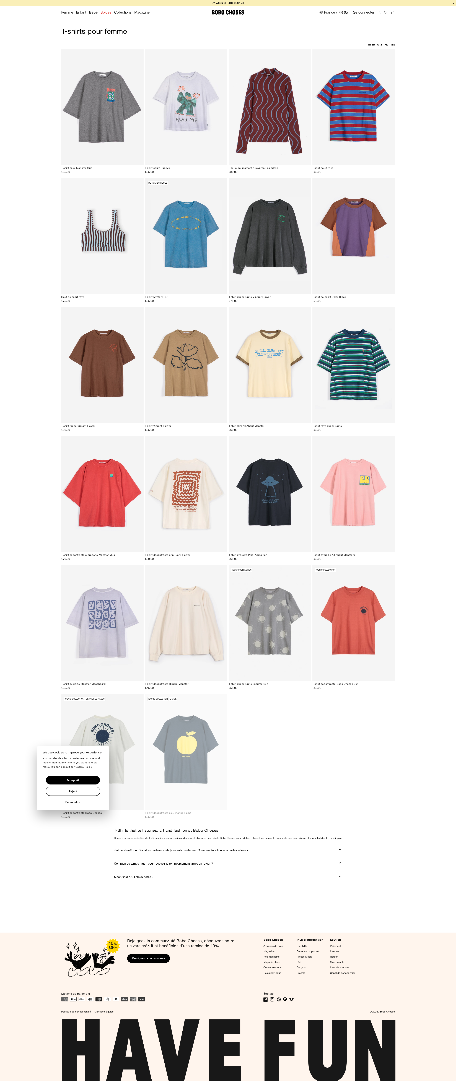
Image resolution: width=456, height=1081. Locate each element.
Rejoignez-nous (272, 972)
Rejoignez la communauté (148, 958)
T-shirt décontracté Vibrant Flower (250, 296)
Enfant (81, 12)
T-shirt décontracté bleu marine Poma (168, 812)
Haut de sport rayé (72, 296)
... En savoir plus (332, 838)
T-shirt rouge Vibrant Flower (78, 425)
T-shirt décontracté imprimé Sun (248, 683)
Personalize (73, 802)
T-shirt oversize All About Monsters (333, 554)
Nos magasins (271, 956)
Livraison (335, 951)
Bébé (93, 12)
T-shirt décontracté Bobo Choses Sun (335, 683)
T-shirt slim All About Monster (247, 425)
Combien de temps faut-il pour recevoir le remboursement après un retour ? (163, 863)
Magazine (142, 12)
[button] (379, 12)
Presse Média (304, 956)
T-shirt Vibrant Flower (158, 425)
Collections (122, 12)
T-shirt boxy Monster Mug (76, 167)
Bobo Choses (387, 1011)
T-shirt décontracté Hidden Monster (166, 683)
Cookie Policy (84, 767)
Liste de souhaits (339, 967)
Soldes (105, 12)
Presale (301, 972)
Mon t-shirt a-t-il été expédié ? (133, 877)
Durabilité (302, 946)
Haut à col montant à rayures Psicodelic (253, 167)
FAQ (299, 962)
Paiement (335, 946)
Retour (334, 956)
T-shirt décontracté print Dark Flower (167, 554)
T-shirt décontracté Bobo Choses (81, 812)
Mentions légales (103, 1011)
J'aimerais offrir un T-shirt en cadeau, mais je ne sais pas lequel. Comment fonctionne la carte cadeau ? (181, 850)
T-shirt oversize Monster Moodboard (83, 683)
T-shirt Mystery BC (156, 296)
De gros (301, 967)
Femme (67, 12)
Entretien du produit (308, 951)
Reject (73, 791)
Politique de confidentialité (76, 1011)
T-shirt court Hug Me (157, 167)
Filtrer (390, 44)
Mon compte (337, 962)
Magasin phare (271, 962)
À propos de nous (273, 946)
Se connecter (363, 12)
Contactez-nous (272, 967)
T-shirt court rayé (322, 167)
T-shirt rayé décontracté (327, 425)
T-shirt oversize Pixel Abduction (248, 554)
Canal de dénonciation (343, 972)
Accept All (72, 780)
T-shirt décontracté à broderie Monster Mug (88, 554)
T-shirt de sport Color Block (329, 296)
